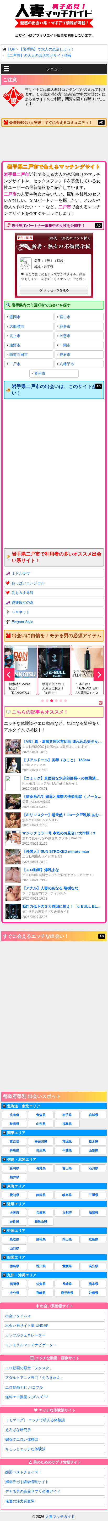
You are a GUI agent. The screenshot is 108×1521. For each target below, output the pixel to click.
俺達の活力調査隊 (20, 1501)
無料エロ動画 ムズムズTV (26, 1397)
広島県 (93, 1239)
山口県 (14, 1248)
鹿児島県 (67, 1293)
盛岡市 (14, 317)
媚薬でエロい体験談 (21, 1439)
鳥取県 (14, 1239)
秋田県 (14, 1124)
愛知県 (14, 1195)
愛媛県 (67, 1266)
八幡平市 (67, 364)
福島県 (67, 1124)
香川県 (41, 1266)
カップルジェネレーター (25, 1335)
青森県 (41, 1115)
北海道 (14, 1115)
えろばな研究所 (18, 1430)
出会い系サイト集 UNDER (26, 1325)
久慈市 (65, 336)
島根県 (41, 1239)
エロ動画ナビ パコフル (24, 1387)
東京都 (14, 1141)
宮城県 (93, 1115)
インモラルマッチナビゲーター (31, 1345)
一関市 (65, 345)
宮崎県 (41, 1293)
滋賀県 (93, 1213)
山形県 (41, 1124)
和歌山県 (41, 1221)
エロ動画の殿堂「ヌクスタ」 (29, 1368)
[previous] (9, 674)
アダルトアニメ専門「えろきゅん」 (34, 1378)
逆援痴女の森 (23, 602)
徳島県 (14, 1266)
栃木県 (93, 1141)
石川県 (93, 1168)
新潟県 (14, 1168)
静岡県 (41, 1195)
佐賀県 (41, 1284)
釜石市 (65, 354)
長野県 (41, 1168)
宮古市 (65, 317)
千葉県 (67, 1150)
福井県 (14, 1177)
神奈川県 (41, 1141)
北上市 (14, 336)
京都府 (67, 1213)
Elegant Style (22, 622)
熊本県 (93, 1284)
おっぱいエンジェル (28, 583)
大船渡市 (16, 326)
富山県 (67, 1168)
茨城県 (67, 1141)
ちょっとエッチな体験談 (25, 1449)
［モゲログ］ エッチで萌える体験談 (35, 1420)
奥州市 (39, 373)
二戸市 (14, 364)
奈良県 (14, 1221)
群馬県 (14, 1150)
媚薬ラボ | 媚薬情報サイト (27, 1482)
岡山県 (67, 1239)
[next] (99, 674)
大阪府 (14, 1213)
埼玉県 (41, 1150)
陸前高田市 (18, 354)
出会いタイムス (18, 1316)
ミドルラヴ (21, 573)
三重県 (93, 1195)
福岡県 (14, 1284)
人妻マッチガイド (60, 1516)
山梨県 (93, 1150)
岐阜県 (67, 1195)
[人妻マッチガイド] (54, 17)
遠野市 (14, 345)
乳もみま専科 (23, 593)
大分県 (14, 1293)
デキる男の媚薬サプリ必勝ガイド (32, 1491)
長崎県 (67, 1284)
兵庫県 (41, 1213)
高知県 (93, 1266)
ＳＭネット (21, 612)
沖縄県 (93, 1293)
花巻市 (65, 326)
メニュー (54, 69)
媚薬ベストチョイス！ (23, 1472)
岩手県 (67, 1115)
